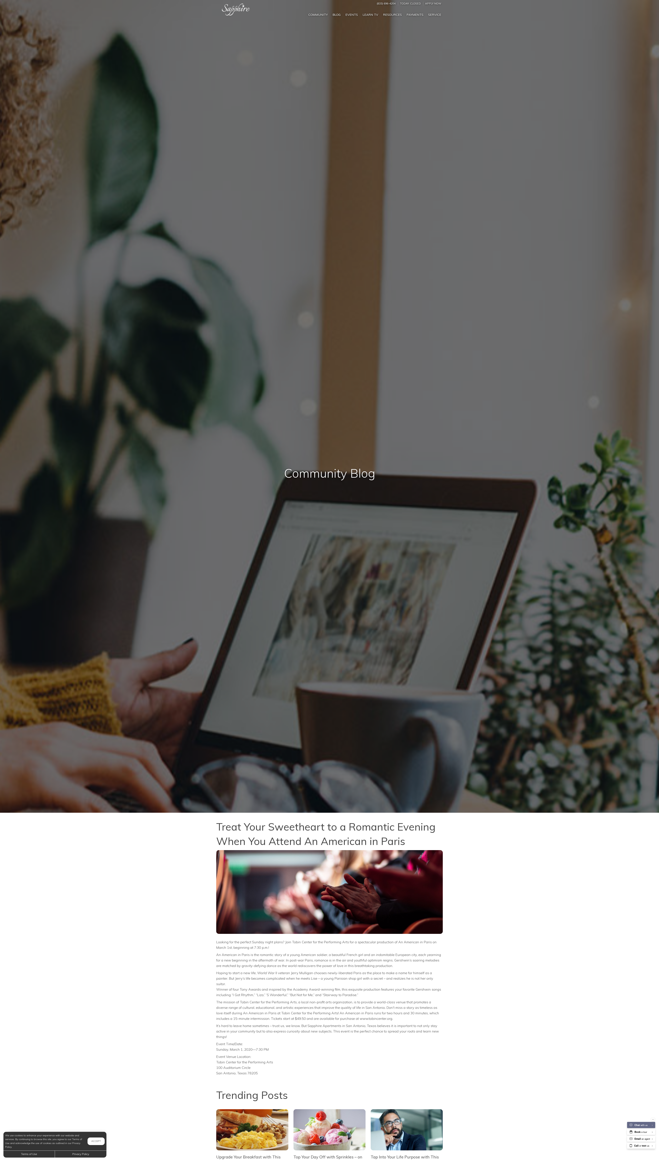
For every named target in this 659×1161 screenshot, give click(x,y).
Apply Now (433, 3)
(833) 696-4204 (386, 3)
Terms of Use (29, 1154)
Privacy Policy (80, 1154)
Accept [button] (96, 1141)
